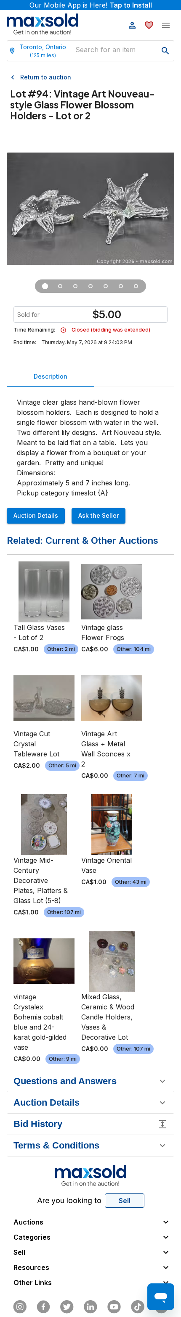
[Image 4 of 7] (90, 286)
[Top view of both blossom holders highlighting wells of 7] (60, 286)
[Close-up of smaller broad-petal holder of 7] (75, 286)
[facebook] (43, 1307)
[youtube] (114, 1307)
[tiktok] (138, 1307)
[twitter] (67, 1307)
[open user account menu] (132, 25)
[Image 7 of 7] (136, 286)
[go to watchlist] (149, 25)
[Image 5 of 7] (106, 286)
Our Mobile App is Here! (90, 5)
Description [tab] (50, 376)
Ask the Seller (98, 515)
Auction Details (35, 515)
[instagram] (20, 1307)
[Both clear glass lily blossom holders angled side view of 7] (45, 286)
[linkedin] (90, 1307)
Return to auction (45, 77)
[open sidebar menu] (165, 25)
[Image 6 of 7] (121, 286)
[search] (165, 50)
